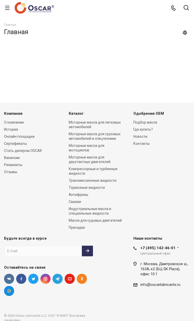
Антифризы (78, 195)
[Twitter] (33, 279)
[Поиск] (186, 8)
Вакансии (12, 158)
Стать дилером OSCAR (23, 151)
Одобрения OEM (148, 113)
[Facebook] (21, 279)
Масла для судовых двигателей (95, 220)
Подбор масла (145, 122)
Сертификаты (15, 144)
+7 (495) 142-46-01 (158, 248)
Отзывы (10, 172)
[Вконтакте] (9, 279)
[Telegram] (58, 279)
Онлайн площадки (19, 136)
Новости (140, 136)
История (11, 129)
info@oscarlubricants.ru (160, 284)
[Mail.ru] (9, 291)
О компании (14, 122)
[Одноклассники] (82, 279)
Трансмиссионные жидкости (92, 180)
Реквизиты (13, 165)
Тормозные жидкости (87, 188)
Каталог (76, 113)
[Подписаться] (87, 251)
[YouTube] (70, 279)
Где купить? (143, 129)
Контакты (141, 144)
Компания (13, 113)
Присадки (77, 227)
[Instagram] (45, 279)
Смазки (75, 202)
